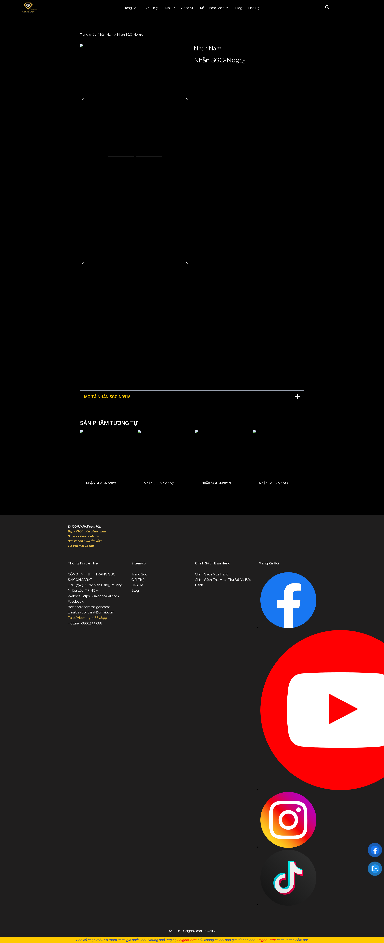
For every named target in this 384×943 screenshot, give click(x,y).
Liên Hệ (253, 8)
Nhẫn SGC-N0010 (216, 483)
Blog (238, 8)
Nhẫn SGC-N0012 (273, 483)
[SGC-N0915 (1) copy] (135, 99)
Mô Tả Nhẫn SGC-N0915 (107, 396)
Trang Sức (139, 574)
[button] (83, 99)
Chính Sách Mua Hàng (211, 574)
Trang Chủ (131, 8)
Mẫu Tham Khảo (212, 8)
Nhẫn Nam (106, 34)
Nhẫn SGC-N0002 (101, 483)
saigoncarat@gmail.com (96, 612)
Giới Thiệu (152, 8)
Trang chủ (87, 34)
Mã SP (170, 8)
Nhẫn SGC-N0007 (159, 483)
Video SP (187, 8)
